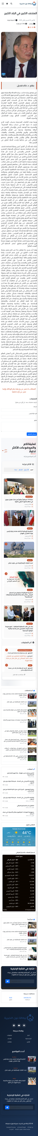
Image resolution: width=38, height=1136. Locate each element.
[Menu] (3, 3)
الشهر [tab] (20, 469)
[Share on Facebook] (34, 27)
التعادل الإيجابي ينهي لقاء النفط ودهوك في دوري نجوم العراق (15, 756)
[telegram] (14, 1025)
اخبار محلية (28, 1038)
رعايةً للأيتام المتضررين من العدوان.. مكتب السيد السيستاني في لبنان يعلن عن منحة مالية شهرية (19, 658)
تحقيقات (9, 1035)
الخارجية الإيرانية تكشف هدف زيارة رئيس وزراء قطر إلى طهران (20, 532)
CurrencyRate (31, 912)
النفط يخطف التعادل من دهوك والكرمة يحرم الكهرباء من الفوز (15, 710)
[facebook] (24, 1025)
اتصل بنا (11, 1129)
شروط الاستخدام (21, 1127)
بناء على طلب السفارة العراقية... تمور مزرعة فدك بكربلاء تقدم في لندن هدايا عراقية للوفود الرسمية (19, 628)
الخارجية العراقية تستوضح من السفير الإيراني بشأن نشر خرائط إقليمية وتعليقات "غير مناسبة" (19, 594)
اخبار (28, 1035)
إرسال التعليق (32, 434)
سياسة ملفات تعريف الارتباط (22, 1129)
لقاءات (9, 1038)
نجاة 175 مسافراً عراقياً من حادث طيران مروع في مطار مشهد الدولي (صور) (19, 500)
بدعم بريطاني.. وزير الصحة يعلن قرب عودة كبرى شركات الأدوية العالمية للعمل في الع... (15, 740)
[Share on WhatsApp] (30, 27)
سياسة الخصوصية (11, 1127)
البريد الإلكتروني (33, 413)
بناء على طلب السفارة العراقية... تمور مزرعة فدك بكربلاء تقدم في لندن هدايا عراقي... (15, 956)
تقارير (28, 1042)
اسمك (35, 406)
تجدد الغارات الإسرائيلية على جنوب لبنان (20, 563)
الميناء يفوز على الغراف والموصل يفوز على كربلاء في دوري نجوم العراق (15, 731)
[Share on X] (32, 27)
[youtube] (19, 1025)
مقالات (31, 24)
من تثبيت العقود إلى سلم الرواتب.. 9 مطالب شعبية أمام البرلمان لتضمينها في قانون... (15, 749)
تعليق (35, 420)
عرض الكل (5, 450)
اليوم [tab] (31, 469)
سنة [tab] (15, 469)
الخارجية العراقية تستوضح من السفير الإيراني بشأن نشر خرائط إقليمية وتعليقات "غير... (15, 948)
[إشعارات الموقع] (7, 3)
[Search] (11, 3)
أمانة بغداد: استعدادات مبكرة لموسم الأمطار (15, 720)
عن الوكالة (30, 1127)
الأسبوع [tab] (26, 469)
